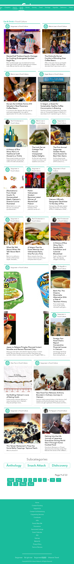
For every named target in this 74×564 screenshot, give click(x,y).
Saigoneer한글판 (40, 557)
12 (9, 484)
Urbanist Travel (53, 557)
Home (37, 503)
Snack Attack (36, 465)
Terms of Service (37, 547)
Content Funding (37, 506)
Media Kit (37, 541)
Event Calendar (37, 532)
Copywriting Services (37, 514)
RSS (37, 535)
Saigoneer (19, 557)
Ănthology (13, 465)
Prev (19, 479)
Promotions (37, 526)
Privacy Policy (37, 544)
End (31, 484)
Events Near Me (37, 523)
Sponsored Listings (37, 529)
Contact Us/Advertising (37, 511)
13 (16, 484)
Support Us (37, 508)
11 (58, 479)
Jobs (37, 520)
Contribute (37, 517)
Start (10, 479)
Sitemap (37, 538)
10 (52, 479)
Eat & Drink (9, 21)
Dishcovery (60, 465)
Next (23, 484)
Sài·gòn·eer (28, 557)
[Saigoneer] (37, 4)
